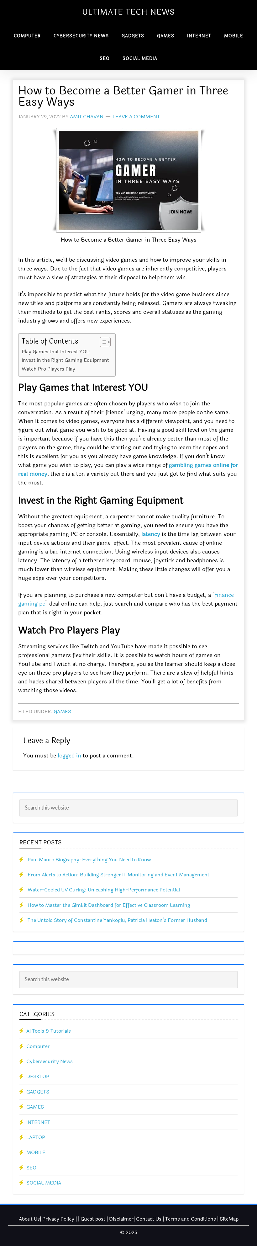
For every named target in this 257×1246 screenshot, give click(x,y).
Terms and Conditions (190, 1219)
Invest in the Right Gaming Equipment (65, 360)
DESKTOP (37, 1076)
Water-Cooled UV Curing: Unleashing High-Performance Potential (104, 890)
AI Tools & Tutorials (48, 1031)
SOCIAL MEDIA (43, 1183)
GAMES (62, 711)
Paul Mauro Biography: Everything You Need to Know (89, 860)
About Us (29, 1219)
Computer (38, 1046)
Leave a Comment (136, 116)
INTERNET (38, 1122)
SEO (31, 1168)
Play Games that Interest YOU (56, 352)
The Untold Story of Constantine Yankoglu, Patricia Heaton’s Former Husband (117, 920)
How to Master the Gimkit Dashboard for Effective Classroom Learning (109, 905)
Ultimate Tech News (128, 12)
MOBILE (35, 1152)
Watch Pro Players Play (48, 369)
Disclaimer (121, 1219)
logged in (69, 755)
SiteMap (229, 1219)
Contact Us (148, 1219)
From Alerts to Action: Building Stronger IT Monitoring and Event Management (118, 875)
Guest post (93, 1219)
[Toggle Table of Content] (102, 342)
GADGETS (37, 1092)
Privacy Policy (58, 1219)
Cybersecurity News (49, 1061)
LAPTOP (35, 1137)
